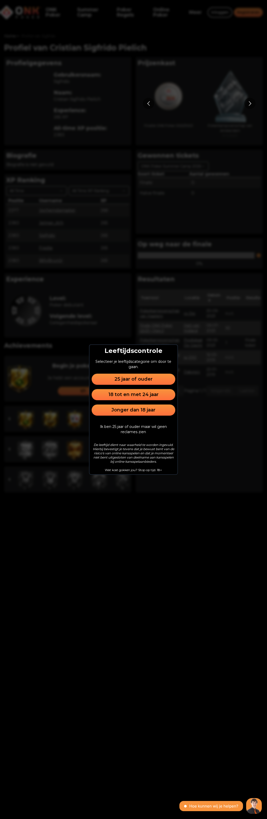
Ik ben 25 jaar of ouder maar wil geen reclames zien (133, 429)
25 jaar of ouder (133, 379)
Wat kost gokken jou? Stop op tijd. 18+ (133, 470)
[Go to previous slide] (148, 103)
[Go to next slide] (250, 103)
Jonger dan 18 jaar (133, 410)
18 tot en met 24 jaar (133, 394)
